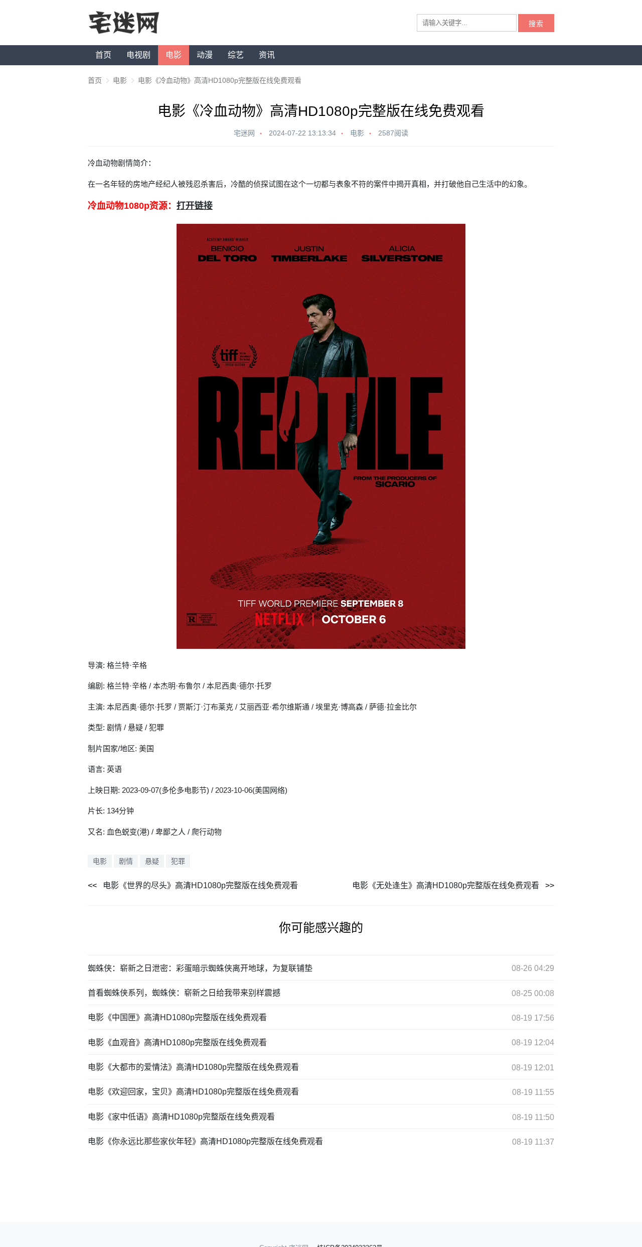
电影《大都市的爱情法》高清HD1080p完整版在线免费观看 (193, 1067)
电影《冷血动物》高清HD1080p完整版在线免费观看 (219, 80)
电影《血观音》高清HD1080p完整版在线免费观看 (177, 1042)
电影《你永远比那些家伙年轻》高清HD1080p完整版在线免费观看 (205, 1141)
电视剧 (138, 55)
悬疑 (152, 861)
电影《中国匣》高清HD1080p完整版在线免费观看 (177, 1017)
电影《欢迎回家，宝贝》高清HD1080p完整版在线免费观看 (193, 1091)
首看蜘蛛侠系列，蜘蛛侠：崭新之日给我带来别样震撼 (184, 993)
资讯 (267, 55)
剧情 (126, 861)
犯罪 (178, 861)
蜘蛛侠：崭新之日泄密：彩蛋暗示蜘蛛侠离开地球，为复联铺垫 (200, 968)
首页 (103, 55)
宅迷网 (244, 133)
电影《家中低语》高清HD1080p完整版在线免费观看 (181, 1117)
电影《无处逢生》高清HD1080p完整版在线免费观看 (445, 885)
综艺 (236, 55)
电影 (174, 55)
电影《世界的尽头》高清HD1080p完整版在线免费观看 (200, 885)
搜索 (536, 24)
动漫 (205, 55)
